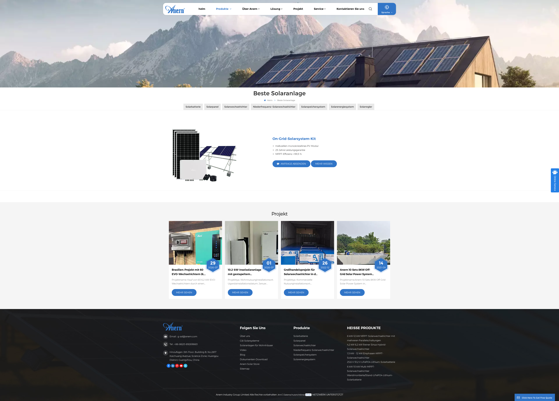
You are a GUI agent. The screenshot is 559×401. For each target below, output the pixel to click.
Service (318, 8)
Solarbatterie (300, 336)
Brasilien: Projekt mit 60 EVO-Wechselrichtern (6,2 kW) (189, 272)
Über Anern (249, 8)
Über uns (245, 336)
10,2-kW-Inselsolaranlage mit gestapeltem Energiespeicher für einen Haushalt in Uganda (245, 272)
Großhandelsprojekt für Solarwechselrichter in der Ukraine (301, 272)
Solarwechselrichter (304, 345)
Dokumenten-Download (254, 359)
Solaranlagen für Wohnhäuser (256, 345)
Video (243, 350)
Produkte (222, 8)
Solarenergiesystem (304, 359)
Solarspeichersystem (305, 354)
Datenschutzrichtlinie (294, 394)
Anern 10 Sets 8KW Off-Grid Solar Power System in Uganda (356, 272)
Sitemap (245, 368)
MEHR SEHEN (184, 292)
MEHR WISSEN (323, 163)
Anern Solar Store (249, 364)
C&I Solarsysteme (249, 340)
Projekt (298, 8)
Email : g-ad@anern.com (183, 336)
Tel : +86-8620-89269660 (184, 344)
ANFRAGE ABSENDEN (293, 163)
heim (202, 8)
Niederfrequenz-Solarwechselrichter (313, 350)
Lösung (275, 8)
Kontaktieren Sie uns (350, 8)
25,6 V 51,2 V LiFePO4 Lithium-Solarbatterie (371, 362)
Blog (242, 354)
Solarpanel (299, 340)
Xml (280, 394)
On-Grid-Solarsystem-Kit (294, 139)
